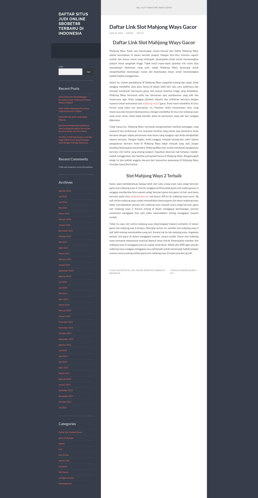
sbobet (62, 443)
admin (129, 33)
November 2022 (66, 396)
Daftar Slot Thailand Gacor (70, 432)
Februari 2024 (65, 310)
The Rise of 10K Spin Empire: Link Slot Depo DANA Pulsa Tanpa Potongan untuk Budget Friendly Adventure (75, 140)
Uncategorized (65, 483)
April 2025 (63, 248)
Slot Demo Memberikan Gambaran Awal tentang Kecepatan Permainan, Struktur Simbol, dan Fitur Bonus (75, 128)
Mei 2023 (63, 362)
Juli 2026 (63, 196)
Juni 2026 (63, 202)
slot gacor (63, 466)
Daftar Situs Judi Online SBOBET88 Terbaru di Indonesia (73, 24)
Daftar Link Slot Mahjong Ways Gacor (153, 27)
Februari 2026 (65, 219)
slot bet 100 (64, 460)
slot (60, 449)
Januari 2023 (64, 384)
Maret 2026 (64, 213)
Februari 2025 (65, 259)
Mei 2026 (63, 208)
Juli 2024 (63, 282)
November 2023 (66, 327)
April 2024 (63, 299)
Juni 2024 (63, 288)
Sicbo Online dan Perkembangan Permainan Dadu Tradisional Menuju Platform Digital (75, 100)
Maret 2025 (64, 253)
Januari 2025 (64, 265)
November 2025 (66, 231)
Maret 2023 (64, 373)
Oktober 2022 (65, 402)
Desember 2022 (66, 390)
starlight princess (66, 478)
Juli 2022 (63, 407)
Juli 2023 (63, 350)
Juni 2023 (63, 356)
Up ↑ (172, 273)
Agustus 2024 (65, 276)
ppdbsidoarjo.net (140, 196)
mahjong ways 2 (151, 103)
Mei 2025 (63, 242)
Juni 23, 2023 (116, 33)
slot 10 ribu (64, 455)
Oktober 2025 (65, 236)
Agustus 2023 (65, 345)
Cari (61, 67)
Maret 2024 (64, 305)
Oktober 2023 (65, 333)
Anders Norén (188, 270)
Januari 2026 (64, 225)
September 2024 (66, 270)
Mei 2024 (63, 293)
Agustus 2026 (65, 191)
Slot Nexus (63, 472)
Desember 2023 (66, 322)
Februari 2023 (65, 379)
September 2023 (66, 339)
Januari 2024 (64, 316)
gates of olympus (66, 438)
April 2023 (63, 367)
